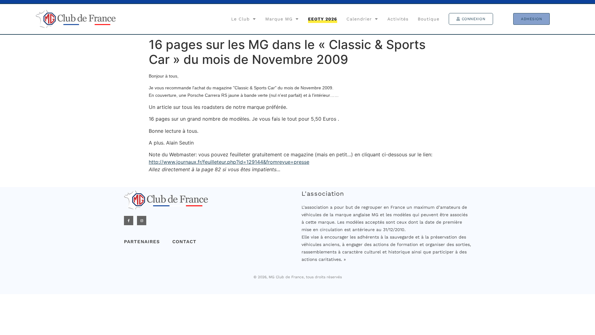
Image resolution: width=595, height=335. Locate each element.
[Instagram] (141, 220)
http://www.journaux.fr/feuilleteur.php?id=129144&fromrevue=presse (229, 162)
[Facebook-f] (128, 220)
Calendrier (359, 18)
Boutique (428, 18)
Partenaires (142, 241)
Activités (397, 18)
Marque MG (279, 18)
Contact (184, 241)
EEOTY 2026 (322, 18)
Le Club (240, 18)
